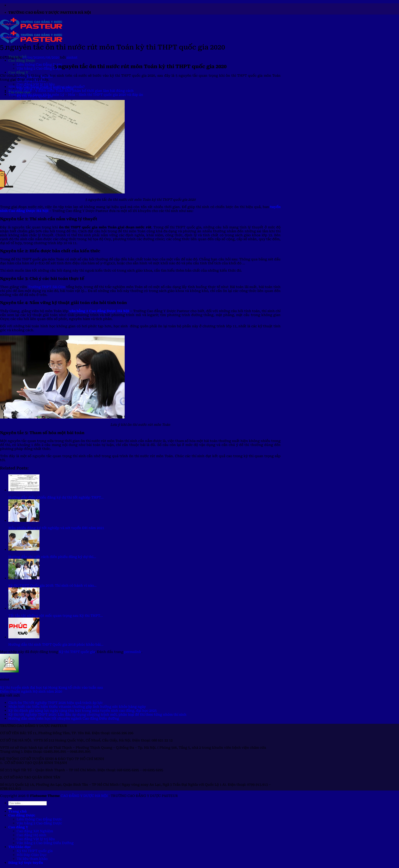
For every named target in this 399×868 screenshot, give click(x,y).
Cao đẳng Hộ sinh (31, 835)
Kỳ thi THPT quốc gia (12, 36)
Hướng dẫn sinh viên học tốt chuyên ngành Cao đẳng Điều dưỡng (63, 718)
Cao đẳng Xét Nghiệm (35, 831)
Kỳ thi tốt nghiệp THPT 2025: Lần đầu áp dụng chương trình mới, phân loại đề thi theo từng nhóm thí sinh (97, 715)
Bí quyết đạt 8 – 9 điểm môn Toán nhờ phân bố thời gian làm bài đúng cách (71, 91)
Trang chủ (17, 811)
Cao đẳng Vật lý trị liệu (36, 84)
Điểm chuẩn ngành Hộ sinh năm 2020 (31, 691)
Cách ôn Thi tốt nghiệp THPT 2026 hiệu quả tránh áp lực (55, 703)
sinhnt (72, 57)
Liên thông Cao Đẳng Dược (39, 64)
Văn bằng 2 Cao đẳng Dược (39, 68)
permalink (132, 652)
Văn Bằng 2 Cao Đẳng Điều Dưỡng (45, 843)
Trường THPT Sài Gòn (46, 287)
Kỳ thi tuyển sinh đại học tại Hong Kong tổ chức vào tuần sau (51, 687)
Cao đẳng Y (18, 72)
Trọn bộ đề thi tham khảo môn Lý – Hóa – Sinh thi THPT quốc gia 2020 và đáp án (75, 95)
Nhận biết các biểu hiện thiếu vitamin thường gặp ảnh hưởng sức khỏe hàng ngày (77, 707)
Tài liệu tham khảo (32, 859)
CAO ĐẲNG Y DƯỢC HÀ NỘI (84, 796)
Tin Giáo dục (19, 847)
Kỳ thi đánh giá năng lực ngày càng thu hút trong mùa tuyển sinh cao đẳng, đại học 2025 (82, 711)
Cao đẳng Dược (21, 61)
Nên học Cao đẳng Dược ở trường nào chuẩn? (46, 87)
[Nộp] (10, 808)
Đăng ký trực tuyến (25, 863)
